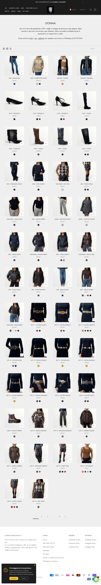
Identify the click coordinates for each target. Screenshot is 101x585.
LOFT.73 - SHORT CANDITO (14, 501)
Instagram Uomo (90, 543)
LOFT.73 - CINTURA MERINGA (62, 325)
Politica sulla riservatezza (16, 574)
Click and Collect (48, 547)
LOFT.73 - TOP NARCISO (86, 466)
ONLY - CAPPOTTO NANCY (38, 290)
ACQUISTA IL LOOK (14, 8)
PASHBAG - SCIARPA (62, 78)
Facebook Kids (74, 547)
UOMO (19, 11)
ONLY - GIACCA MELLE (14, 290)
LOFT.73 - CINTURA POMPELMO (14, 395)
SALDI (22, 8)
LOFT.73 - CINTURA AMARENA (87, 360)
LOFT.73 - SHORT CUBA (62, 466)
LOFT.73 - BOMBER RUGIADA (86, 431)
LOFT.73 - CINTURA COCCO (86, 395)
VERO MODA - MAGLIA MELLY (14, 219)
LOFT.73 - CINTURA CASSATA (38, 325)
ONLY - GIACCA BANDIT (62, 254)
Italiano (82, 9)
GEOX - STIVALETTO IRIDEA (14, 431)
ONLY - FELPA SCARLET (38, 184)
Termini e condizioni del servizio (53, 558)
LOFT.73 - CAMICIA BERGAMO (38, 431)
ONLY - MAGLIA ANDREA (38, 219)
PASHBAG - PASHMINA (87, 78)
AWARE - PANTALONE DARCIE (63, 219)
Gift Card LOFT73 (49, 543)
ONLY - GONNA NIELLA (87, 184)
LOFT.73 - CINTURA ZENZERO (38, 360)
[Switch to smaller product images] (7, 48)
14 (59, 516)
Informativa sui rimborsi (50, 561)
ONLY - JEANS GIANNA (63, 290)
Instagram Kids (90, 547)
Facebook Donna (74, 540)
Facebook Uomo (74, 543)
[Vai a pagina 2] (65, 516)
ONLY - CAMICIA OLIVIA (14, 254)
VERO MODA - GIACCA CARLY (87, 254)
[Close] (35, 565)
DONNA (13, 11)
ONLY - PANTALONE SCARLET (14, 184)
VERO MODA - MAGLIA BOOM (14, 325)
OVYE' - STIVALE (86, 113)
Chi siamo (46, 554)
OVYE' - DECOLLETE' (14, 113)
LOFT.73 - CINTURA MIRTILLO (62, 395)
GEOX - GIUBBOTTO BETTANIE (38, 78)
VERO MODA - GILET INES (62, 184)
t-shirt (31, 38)
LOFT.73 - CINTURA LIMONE (14, 360)
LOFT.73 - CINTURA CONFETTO (86, 325)
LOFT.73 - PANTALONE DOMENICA (63, 431)
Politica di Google (28, 574)
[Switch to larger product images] (4, 48)
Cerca (45, 540)
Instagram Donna (90, 540)
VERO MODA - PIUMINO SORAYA (38, 254)
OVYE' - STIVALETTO (14, 149)
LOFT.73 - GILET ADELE (38, 501)
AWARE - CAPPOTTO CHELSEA (87, 219)
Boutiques (46, 550)
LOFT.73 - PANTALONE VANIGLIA (38, 466)
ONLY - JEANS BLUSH (14, 78)
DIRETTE (7, 11)
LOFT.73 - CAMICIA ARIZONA (14, 466)
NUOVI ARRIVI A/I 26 (31, 8)
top (36, 38)
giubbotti (41, 38)
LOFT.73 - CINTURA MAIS (62, 360)
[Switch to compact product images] (10, 48)
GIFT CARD (26, 11)
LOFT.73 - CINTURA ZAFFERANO (38, 395)
